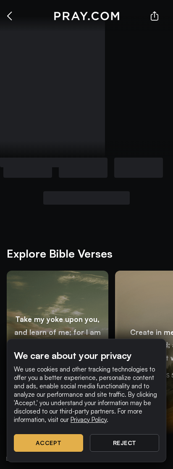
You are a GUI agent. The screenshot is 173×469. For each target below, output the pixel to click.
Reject (124, 442)
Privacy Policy (89, 420)
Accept (49, 442)
